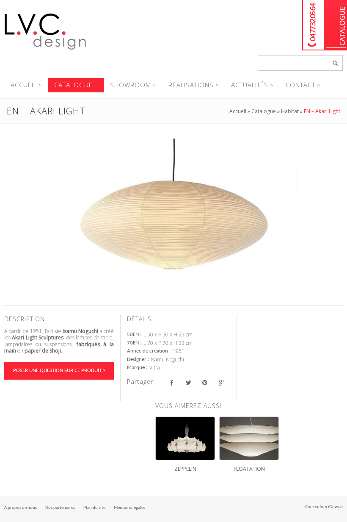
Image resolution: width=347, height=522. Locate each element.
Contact (300, 85)
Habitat (290, 111)
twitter (188, 382)
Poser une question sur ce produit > (59, 370)
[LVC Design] (45, 50)
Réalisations (191, 85)
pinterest (204, 382)
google (221, 382)
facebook (171, 382)
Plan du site (94, 507)
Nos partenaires (60, 507)
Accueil (24, 85)
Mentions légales (129, 507)
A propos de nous (20, 507)
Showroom (130, 85)
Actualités (249, 85)
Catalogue (336, 25)
